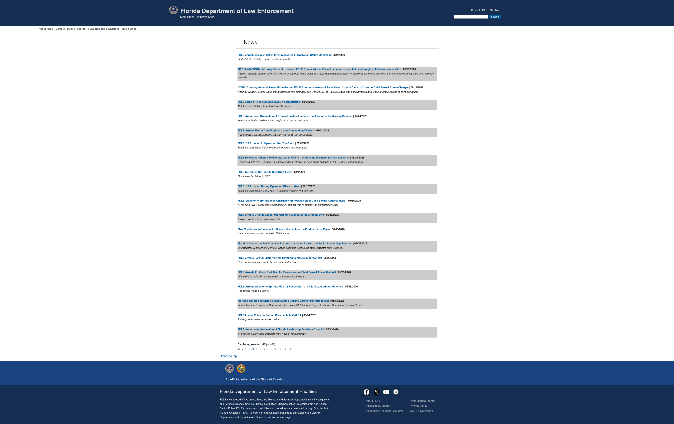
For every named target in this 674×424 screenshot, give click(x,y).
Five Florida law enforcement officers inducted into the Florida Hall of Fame (284, 229)
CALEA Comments (422, 411)
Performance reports (422, 401)
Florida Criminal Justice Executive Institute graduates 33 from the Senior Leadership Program (295, 243)
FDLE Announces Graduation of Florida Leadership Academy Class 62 (281, 329)
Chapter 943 (321, 408)
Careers (60, 28)
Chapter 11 (235, 412)
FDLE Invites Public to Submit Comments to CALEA (269, 315)
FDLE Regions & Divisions (104, 28)
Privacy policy (418, 406)
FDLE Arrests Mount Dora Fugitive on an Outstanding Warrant (276, 130)
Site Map (495, 10)
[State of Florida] (242, 368)
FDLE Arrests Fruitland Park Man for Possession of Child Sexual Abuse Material (287, 272)
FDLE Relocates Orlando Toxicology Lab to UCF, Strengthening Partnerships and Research (294, 157)
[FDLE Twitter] (376, 392)
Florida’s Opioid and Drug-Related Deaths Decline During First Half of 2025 (283, 301)
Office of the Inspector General (384, 411)
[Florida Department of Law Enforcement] (230, 368)
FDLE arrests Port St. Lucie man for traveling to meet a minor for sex (280, 258)
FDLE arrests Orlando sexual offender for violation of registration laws (281, 215)
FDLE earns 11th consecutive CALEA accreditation (269, 102)
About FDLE (46, 28)
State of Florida (272, 379)
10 (279, 349)
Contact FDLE (479, 10)
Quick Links (129, 28)
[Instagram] (396, 392)
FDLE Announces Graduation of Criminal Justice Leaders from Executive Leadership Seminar (295, 116)
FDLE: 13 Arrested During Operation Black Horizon (269, 186)
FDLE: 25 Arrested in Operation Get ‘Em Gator (266, 143)
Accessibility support (378, 406)
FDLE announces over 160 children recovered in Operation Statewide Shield (284, 55)
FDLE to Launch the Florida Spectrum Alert (264, 172)
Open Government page (277, 417)
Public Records (76, 28)
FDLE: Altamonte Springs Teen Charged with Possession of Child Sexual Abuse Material (292, 200)
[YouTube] (386, 392)
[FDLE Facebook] (366, 392)
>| (291, 349)
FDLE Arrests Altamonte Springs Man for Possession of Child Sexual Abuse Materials (290, 286)
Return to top (228, 356)
